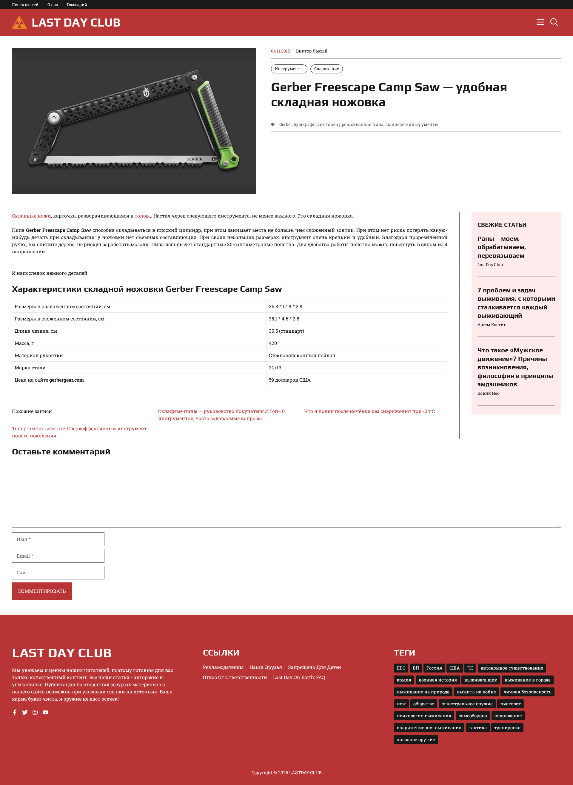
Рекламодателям (223, 667)
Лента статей (25, 4)
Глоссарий (77, 4)
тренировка (507, 727)
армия (404, 680)
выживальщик (480, 680)
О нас (52, 4)
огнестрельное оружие (467, 704)
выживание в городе (528, 680)
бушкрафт (304, 124)
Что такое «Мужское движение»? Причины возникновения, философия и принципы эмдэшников (515, 367)
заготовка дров (333, 124)
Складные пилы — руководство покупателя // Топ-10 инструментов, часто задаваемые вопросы (221, 414)
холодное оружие (416, 739)
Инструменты (289, 68)
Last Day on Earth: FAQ (299, 677)
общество (423, 704)
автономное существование (512, 668)
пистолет (510, 704)
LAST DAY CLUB (76, 22)
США (454, 668)
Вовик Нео (489, 393)
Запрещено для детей (314, 667)
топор (142, 215)
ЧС (470, 668)
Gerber (285, 124)
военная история (438, 680)
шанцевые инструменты (411, 124)
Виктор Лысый (312, 51)
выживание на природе (423, 692)
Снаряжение (326, 68)
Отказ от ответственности (235, 677)
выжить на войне (476, 692)
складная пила (367, 124)
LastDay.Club (490, 264)
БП (416, 668)
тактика (478, 727)
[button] (554, 22)
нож (401, 704)
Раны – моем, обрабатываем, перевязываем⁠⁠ (502, 247)
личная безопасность (527, 692)
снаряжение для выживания (429, 727)
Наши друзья (265, 667)
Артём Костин (492, 324)
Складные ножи (31, 215)
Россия (434, 668)
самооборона (473, 715)
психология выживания (424, 715)
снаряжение (508, 715)
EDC (401, 668)
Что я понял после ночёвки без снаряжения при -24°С (369, 411)
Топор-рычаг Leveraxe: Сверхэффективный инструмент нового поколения (79, 432)
